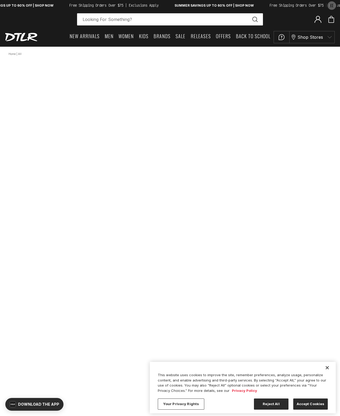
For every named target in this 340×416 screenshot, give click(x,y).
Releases (201, 36)
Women (126, 36)
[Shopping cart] (331, 19)
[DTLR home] (21, 37)
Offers (223, 36)
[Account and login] (317, 19)
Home (12, 53)
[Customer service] (281, 37)
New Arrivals (85, 36)
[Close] (327, 368)
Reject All (271, 404)
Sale (180, 36)
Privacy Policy (244, 390)
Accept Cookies (311, 404)
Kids (143, 36)
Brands (162, 36)
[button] (34, 404)
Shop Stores (310, 37)
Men (109, 36)
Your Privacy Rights (181, 404)
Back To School (253, 36)
